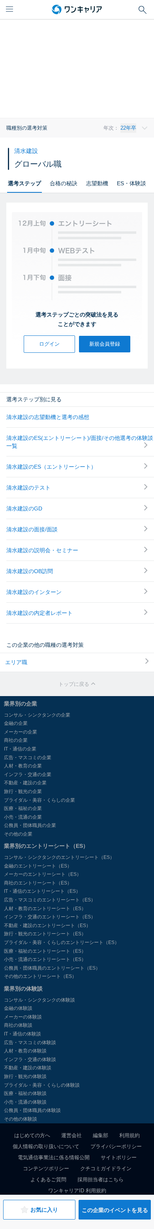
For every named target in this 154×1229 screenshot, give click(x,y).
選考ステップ (24, 183)
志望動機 (97, 183)
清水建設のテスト (28, 487)
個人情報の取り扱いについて (46, 1146)
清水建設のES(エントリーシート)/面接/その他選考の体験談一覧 (79, 442)
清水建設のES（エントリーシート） (51, 467)
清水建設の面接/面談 (32, 529)
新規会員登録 (104, 344)
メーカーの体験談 (23, 1017)
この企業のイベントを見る (115, 1210)
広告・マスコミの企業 (27, 757)
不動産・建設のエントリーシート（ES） (47, 925)
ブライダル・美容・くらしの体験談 (42, 1085)
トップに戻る (74, 684)
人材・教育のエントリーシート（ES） (45, 908)
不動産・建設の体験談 (27, 1068)
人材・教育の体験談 (25, 1051)
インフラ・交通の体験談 (30, 1059)
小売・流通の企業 (23, 817)
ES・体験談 (131, 183)
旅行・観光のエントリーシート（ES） (45, 934)
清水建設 (26, 150)
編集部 (100, 1135)
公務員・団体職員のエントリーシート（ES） (52, 968)
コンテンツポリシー (46, 1168)
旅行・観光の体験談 (25, 1076)
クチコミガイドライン (105, 1168)
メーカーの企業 (20, 732)
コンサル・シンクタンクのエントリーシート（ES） (59, 857)
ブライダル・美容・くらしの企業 (39, 800)
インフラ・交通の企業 (27, 774)
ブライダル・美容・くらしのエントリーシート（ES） (61, 942)
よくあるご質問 (48, 1179)
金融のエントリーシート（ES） (38, 866)
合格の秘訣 (63, 183)
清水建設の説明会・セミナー (42, 550)
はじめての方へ (32, 1135)
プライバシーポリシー (116, 1146)
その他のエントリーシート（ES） (40, 976)
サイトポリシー (119, 1157)
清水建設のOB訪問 (29, 571)
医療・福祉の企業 (23, 808)
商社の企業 (16, 740)
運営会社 (71, 1135)
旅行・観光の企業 (23, 791)
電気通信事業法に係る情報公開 (54, 1157)
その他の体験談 (20, 1119)
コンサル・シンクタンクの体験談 (39, 1000)
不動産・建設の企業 (25, 783)
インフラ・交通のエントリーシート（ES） (50, 917)
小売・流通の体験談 (25, 1102)
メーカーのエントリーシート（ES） (42, 874)
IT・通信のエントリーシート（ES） (42, 891)
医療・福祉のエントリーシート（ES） (45, 951)
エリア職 (16, 662)
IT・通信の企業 (20, 749)
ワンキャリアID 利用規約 (77, 1191)
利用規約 (129, 1135)
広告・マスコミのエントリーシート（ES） (50, 900)
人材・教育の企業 (23, 766)
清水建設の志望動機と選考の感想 (47, 417)
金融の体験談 (18, 1008)
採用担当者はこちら (100, 1179)
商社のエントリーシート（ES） (38, 883)
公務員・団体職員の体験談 (32, 1110)
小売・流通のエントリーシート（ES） (45, 959)
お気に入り (44, 1210)
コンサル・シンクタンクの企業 (37, 715)
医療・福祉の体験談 (25, 1093)
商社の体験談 (18, 1025)
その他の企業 (18, 834)
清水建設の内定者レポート (39, 613)
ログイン (49, 344)
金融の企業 (16, 723)
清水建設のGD (24, 508)
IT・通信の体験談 (22, 1034)
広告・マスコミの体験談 (30, 1042)
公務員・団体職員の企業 (30, 825)
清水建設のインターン (34, 592)
